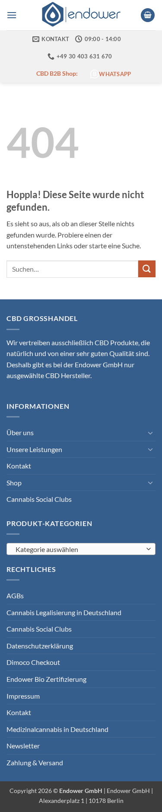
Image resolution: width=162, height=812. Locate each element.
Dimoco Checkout (33, 662)
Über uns (20, 432)
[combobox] (81, 549)
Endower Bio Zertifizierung (46, 679)
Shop (14, 482)
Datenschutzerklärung (39, 646)
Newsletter (23, 745)
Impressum (23, 696)
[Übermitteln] (147, 268)
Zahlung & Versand (34, 762)
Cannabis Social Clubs (39, 499)
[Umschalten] (150, 432)
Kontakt (18, 466)
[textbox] (79, 549)
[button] (11, 15)
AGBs (15, 595)
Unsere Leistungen (34, 449)
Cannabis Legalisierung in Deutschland (63, 612)
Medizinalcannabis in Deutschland (57, 729)
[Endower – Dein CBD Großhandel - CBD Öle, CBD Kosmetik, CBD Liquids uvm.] (81, 15)
